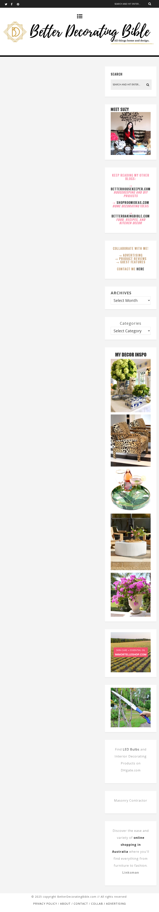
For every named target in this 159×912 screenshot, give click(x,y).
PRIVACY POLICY (45, 903)
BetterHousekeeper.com (130, 189)
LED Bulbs (131, 749)
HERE (140, 269)
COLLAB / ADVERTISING (108, 903)
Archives (121, 292)
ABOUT (65, 903)
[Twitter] (8, 4)
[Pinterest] (20, 4)
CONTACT (81, 903)
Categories (130, 323)
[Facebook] (14, 4)
